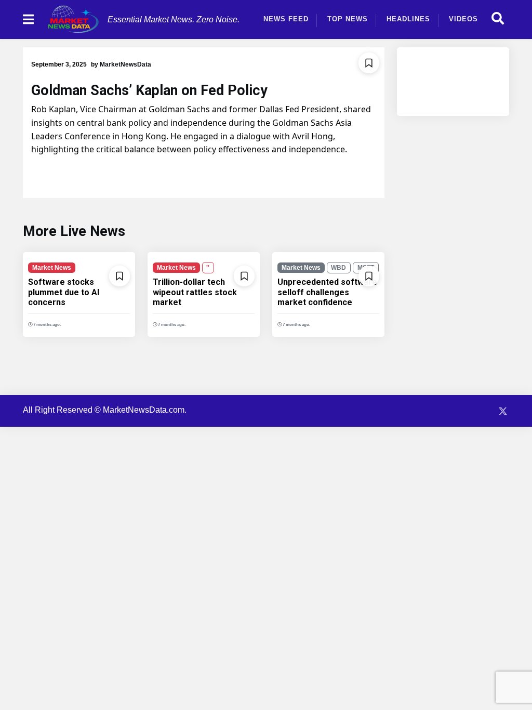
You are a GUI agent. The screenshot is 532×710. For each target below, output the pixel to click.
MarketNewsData (125, 64)
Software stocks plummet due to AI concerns (63, 292)
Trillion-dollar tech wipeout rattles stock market (195, 292)
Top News (347, 19)
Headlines (408, 19)
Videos (463, 19)
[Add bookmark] (368, 62)
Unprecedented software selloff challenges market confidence (327, 292)
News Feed (286, 19)
